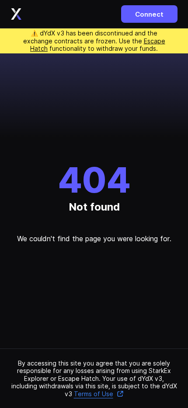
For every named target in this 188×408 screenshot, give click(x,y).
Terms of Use (93, 393)
